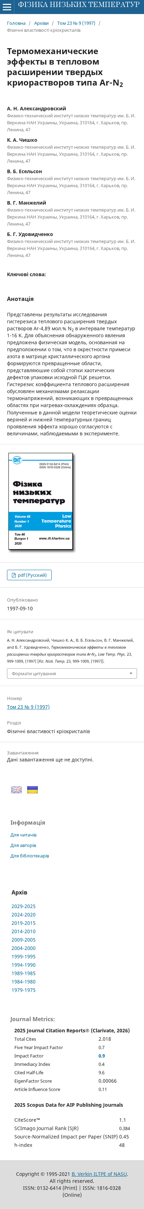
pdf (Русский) (32, 575)
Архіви (41, 23)
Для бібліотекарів (29, 856)
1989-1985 (24, 973)
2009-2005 (24, 939)
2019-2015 (24, 923)
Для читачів (23, 835)
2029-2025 (24, 906)
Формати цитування (34, 673)
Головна (16, 23)
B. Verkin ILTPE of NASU (99, 1174)
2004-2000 (24, 948)
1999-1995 (24, 956)
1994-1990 (24, 964)
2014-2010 (24, 931)
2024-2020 (24, 914)
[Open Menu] (7, 7)
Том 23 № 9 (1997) (76, 23)
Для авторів (23, 845)
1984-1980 (24, 981)
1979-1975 (24, 990)
